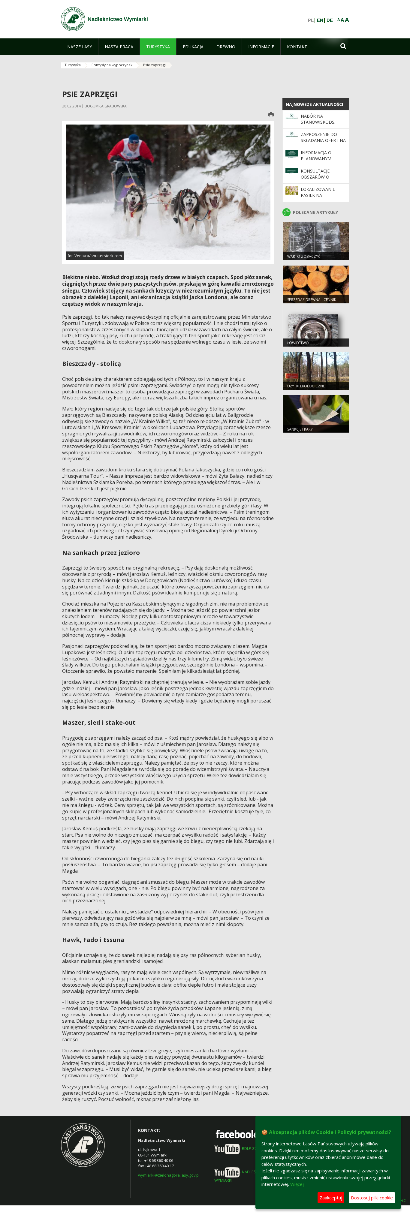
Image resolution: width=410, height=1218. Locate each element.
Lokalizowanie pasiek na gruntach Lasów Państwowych (320, 198)
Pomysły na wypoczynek (112, 65)
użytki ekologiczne (306, 386)
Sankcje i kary (300, 429)
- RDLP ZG (249, 1148)
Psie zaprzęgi (154, 65)
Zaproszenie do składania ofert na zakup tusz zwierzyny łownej (323, 143)
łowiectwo (298, 342)
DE (330, 20)
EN (320, 20)
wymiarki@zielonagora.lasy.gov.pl (169, 1175)
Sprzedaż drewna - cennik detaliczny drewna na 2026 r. (315, 302)
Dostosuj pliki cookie (372, 1198)
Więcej (297, 1184)
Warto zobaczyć (304, 256)
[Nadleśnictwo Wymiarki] (73, 19)
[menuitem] (79, 46)
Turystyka (73, 65)
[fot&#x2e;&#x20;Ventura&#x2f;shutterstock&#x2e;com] (168, 191)
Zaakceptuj (331, 1198)
